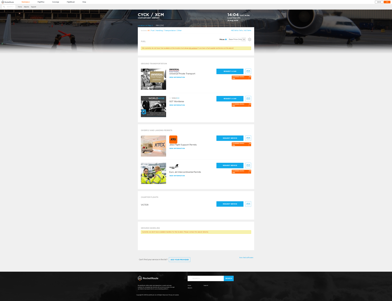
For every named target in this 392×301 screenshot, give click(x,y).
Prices (222, 39)
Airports (26, 7)
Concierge (55, 2)
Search (228, 278)
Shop (84, 2)
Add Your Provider (179, 260)
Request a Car (230, 71)
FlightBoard (71, 2)
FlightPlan (41, 2)
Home (20, 7)
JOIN (387, 2)
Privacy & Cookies (174, 295)
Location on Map (145, 25)
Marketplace (26, 2)
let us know (193, 48)
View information (177, 77)
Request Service (230, 138)
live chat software (246, 257)
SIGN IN (379, 2)
